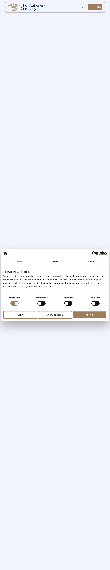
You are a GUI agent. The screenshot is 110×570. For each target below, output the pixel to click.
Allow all (90, 315)
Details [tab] (55, 261)
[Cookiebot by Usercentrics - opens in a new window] (94, 253)
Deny (20, 315)
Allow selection (55, 315)
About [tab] (91, 261)
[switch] (41, 303)
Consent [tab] (19, 261)
